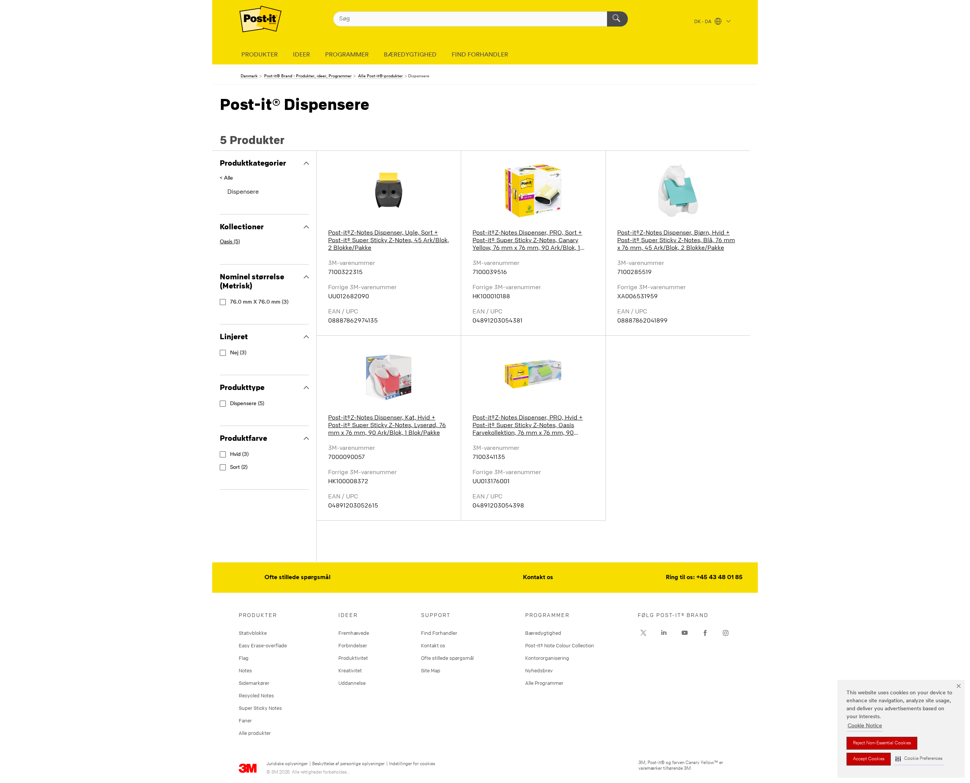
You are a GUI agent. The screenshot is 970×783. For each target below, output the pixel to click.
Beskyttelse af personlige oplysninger (348, 764)
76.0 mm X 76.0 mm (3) (259, 302)
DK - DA (703, 22)
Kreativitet (350, 670)
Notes (245, 670)
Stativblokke (253, 633)
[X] (643, 633)
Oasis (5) (230, 242)
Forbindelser (352, 645)
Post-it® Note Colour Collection (559, 645)
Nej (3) (238, 353)
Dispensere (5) (247, 404)
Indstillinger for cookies (412, 764)
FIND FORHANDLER (480, 55)
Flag (244, 658)
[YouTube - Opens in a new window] (684, 633)
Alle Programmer (544, 683)
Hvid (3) (239, 454)
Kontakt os (538, 578)
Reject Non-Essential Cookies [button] (882, 743)
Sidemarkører (254, 683)
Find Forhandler (439, 633)
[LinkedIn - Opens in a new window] (664, 633)
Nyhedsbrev (539, 670)
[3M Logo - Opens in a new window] (260, 19)
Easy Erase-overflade (263, 645)
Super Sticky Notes (260, 708)
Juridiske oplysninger (287, 764)
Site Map (430, 670)
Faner (245, 720)
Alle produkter (255, 733)
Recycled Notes (256, 695)
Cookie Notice (865, 726)
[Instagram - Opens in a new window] (725, 633)
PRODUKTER (259, 55)
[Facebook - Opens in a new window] (705, 633)
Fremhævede (353, 633)
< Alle (226, 178)
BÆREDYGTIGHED (410, 55)
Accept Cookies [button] (868, 759)
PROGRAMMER (347, 55)
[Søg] (617, 19)
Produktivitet (353, 658)
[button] (919, 759)
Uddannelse (352, 683)
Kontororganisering (547, 658)
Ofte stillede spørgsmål (297, 578)
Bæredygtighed (543, 633)
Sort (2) (238, 467)
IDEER (301, 55)
